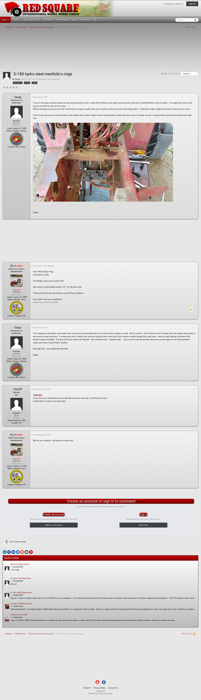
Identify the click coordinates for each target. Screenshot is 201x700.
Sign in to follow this (171, 74)
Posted (39, 97)
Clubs (94, 20)
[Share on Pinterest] (31, 552)
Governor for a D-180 (19, 615)
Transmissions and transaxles (47, 79)
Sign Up (192, 4)
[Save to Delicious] (18, 552)
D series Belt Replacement (21, 592)
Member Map (61, 20)
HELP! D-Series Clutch (20, 564)
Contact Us (113, 688)
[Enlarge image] (103, 162)
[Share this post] (189, 97)
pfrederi (38, 395)
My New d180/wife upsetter (21, 604)
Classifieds (47, 20)
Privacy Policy (100, 688)
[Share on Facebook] (9, 552)
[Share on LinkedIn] (5, 552)
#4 (194, 389)
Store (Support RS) (31, 20)
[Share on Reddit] (22, 552)
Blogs (74, 20)
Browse (5, 20)
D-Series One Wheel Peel (21, 578)
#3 (194, 328)
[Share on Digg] (13, 552)
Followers (186, 74)
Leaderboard (84, 20)
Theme (86, 688)
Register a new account (53, 525)
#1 (194, 97)
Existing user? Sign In (173, 4)
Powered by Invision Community (101, 694)
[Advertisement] (52, 51)
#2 (194, 266)
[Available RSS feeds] (194, 633)
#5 (194, 435)
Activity (15, 20)
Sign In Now (143, 525)
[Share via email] (26, 552)
